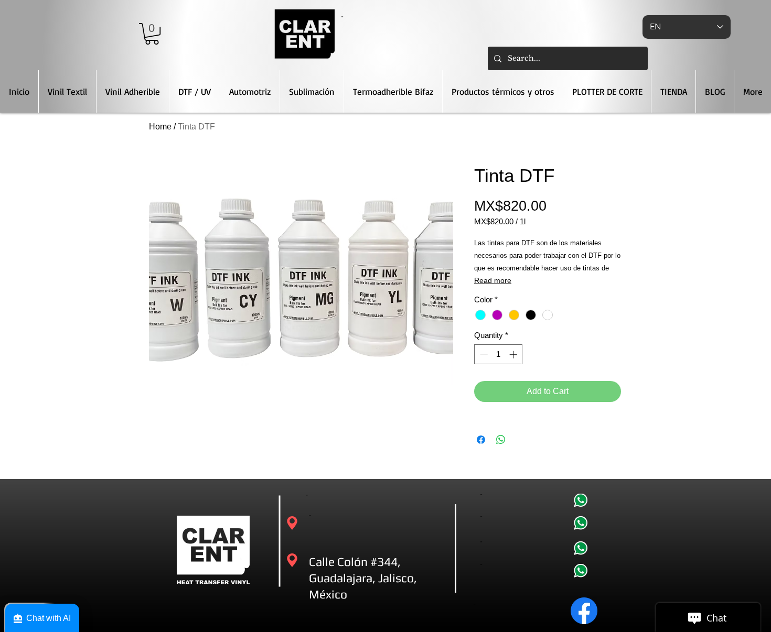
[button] (152, 34)
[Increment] (514, 354)
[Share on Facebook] (481, 439)
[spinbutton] (498, 354)
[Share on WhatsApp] (501, 439)
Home (160, 126)
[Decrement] (483, 354)
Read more (492, 280)
